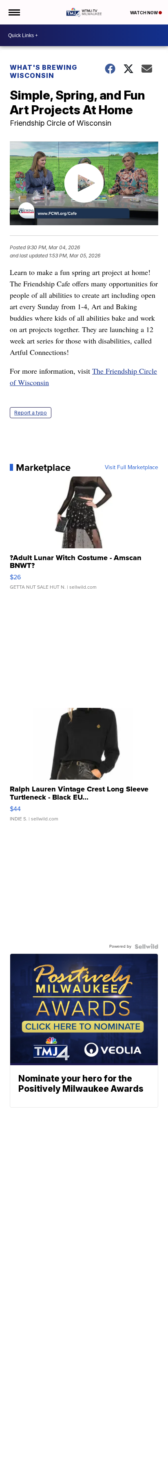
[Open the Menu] (13, 12)
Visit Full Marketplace (131, 467)
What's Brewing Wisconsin (43, 71)
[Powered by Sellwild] (146, 946)
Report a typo (30, 413)
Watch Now (144, 12)
